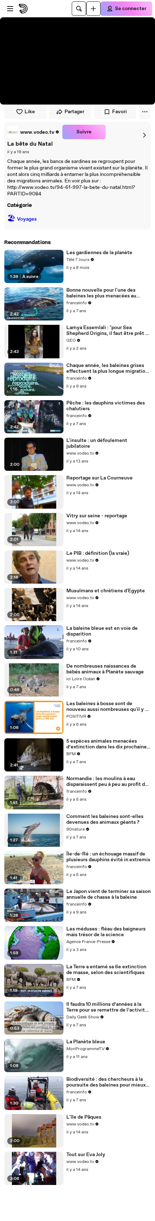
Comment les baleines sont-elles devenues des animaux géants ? (104, 819)
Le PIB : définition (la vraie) (97, 553)
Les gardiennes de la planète (99, 253)
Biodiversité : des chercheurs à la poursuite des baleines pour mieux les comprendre (106, 1082)
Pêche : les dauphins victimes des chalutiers (105, 406)
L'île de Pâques (83, 1117)
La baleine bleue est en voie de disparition (102, 631)
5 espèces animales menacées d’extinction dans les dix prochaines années (107, 744)
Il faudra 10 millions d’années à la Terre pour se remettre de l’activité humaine (107, 1007)
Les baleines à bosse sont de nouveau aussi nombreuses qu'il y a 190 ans (106, 706)
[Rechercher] (79, 8)
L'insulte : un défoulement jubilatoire (96, 443)
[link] (33, 132)
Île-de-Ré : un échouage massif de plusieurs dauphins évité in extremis (108, 857)
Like (30, 112)
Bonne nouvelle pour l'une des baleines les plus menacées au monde (101, 293)
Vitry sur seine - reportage (96, 516)
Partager (74, 112)
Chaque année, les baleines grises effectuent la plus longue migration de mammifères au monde (107, 368)
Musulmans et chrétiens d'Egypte (105, 591)
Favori (119, 112)
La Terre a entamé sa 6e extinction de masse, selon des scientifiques (106, 970)
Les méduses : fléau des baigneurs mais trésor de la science (106, 932)
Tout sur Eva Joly (85, 1155)
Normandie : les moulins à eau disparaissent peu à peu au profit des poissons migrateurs (108, 781)
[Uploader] (93, 8)
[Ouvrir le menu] (10, 8)
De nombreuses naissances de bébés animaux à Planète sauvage (105, 669)
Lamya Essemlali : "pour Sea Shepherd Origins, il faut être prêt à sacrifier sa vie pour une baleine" (107, 330)
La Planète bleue (85, 1042)
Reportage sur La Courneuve (99, 478)
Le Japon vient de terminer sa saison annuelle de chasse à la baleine (108, 894)
